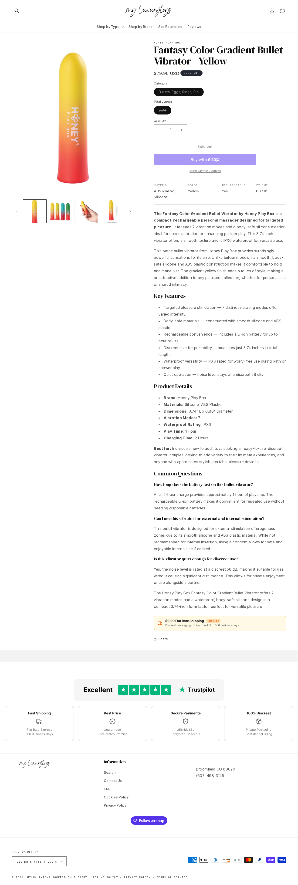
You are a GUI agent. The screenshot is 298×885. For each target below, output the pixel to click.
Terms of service (171, 877)
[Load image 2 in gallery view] (60, 211)
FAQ (107, 789)
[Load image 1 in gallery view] (34, 211)
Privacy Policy (115, 805)
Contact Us (113, 781)
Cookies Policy (116, 797)
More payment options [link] (205, 170)
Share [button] (163, 639)
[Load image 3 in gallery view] (86, 211)
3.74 (165, 111)
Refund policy (105, 877)
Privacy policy (137, 877)
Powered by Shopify (69, 877)
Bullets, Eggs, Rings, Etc (181, 93)
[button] (17, 11)
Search (110, 772)
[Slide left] (17, 211)
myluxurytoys (39, 877)
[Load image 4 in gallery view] (111, 211)
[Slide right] (130, 211)
